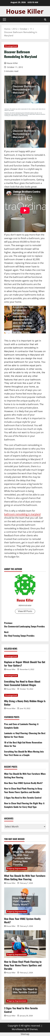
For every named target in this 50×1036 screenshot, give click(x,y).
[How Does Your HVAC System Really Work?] (25, 901)
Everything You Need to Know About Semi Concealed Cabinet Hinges (22, 683)
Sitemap (25, 1034)
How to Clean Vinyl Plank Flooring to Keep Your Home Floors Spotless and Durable (23, 790)
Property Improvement (16, 868)
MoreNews (17, 1029)
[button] (4, 19)
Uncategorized (11, 46)
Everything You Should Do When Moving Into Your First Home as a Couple (24, 753)
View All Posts (25, 611)
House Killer (12, 63)
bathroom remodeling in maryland (22, 514)
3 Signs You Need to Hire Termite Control (22, 797)
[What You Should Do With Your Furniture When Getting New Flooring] (25, 858)
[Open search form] (45, 19)
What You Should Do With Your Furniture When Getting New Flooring (24, 877)
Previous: (24, 624)
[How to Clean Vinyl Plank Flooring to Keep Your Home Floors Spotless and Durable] (25, 944)
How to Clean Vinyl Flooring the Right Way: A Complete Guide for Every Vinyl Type (24, 805)
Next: (19, 633)
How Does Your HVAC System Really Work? (23, 783)
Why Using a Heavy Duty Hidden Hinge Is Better (25, 702)
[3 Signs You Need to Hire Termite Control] (25, 990)
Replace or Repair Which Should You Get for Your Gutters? (24, 663)
